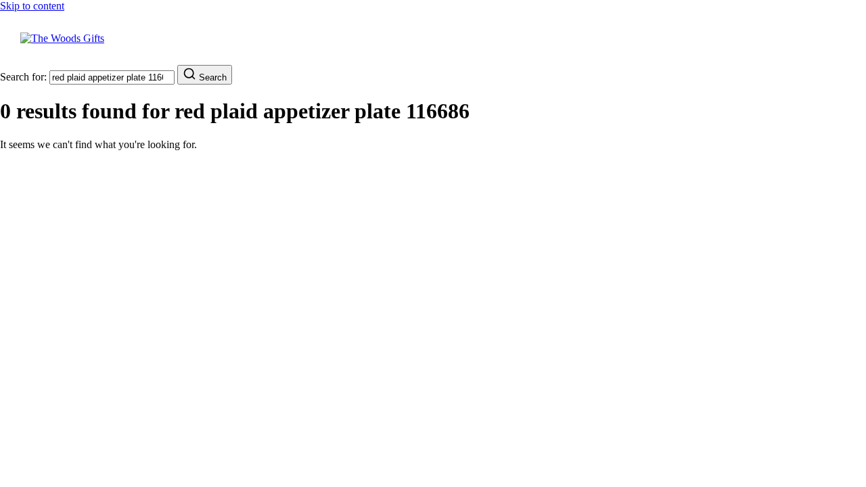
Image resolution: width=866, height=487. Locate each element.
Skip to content (32, 5)
